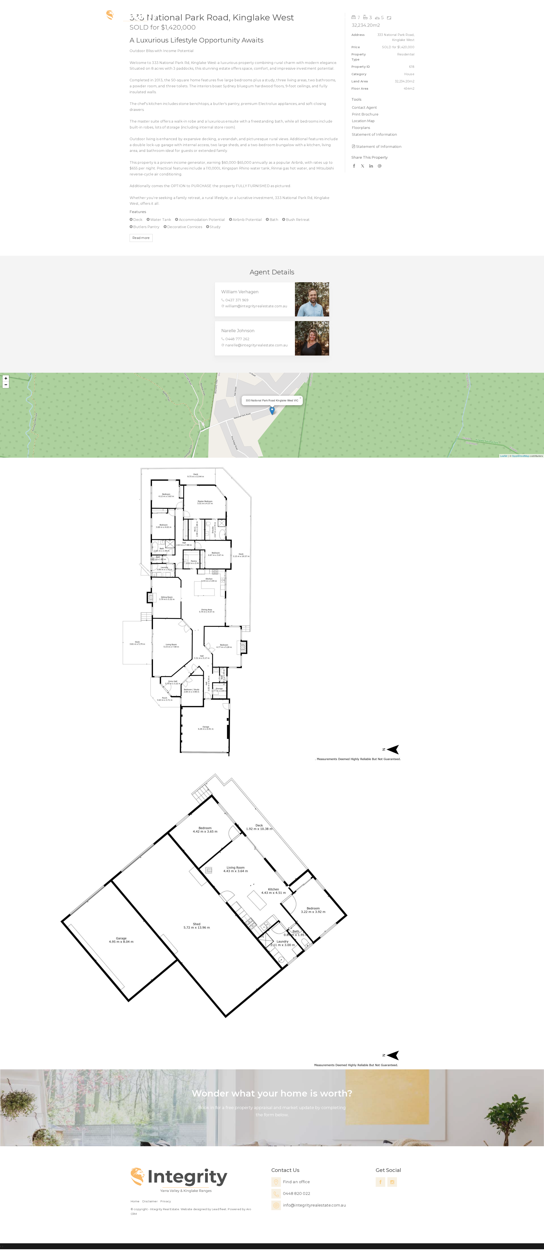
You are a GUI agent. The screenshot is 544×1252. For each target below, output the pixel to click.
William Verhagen (240, 291)
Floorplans (361, 128)
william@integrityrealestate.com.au (256, 306)
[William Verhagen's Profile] (312, 299)
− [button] (5, 384)
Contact (425, 16)
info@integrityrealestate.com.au (314, 1205)
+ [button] (5, 378)
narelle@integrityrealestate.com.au (256, 345)
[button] (382, 114)
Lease (378, 16)
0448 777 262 (237, 339)
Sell (359, 16)
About (400, 16)
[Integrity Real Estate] (132, 17)
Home (321, 16)
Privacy (165, 1201)
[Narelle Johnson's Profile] (312, 338)
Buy (341, 16)
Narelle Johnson (238, 330)
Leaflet (503, 455)
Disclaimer (150, 1201)
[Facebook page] (380, 1182)
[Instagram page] (392, 1182)
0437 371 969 (236, 300)
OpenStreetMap (520, 455)
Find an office (296, 1182)
